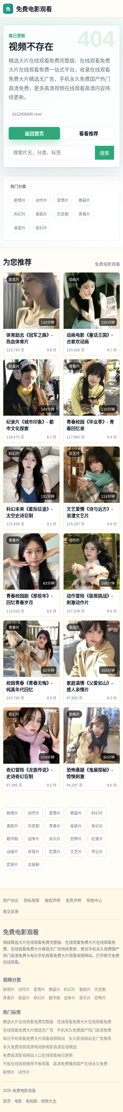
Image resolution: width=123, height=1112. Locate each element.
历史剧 (63, 214)
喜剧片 (41, 214)
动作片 (41, 200)
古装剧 (33, 864)
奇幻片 (41, 228)
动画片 (12, 851)
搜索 (104, 153)
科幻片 (20, 214)
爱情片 (63, 200)
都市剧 (12, 838)
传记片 (97, 851)
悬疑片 (84, 200)
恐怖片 (76, 838)
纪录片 (97, 838)
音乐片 (55, 838)
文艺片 (76, 851)
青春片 (84, 214)
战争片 (33, 838)
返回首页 (34, 133)
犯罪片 (55, 851)
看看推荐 (88, 133)
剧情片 (20, 200)
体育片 (33, 851)
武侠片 (12, 864)
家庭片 (20, 228)
